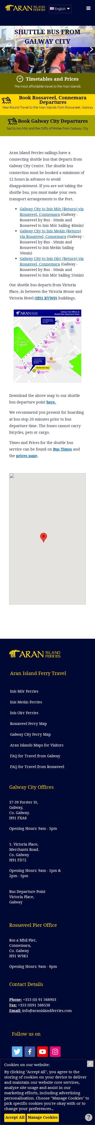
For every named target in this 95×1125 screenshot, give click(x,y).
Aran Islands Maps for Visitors (36, 745)
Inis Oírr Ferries (24, 712)
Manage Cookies (43, 1117)
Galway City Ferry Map (30, 734)
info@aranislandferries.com (47, 1010)
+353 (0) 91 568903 (39, 999)
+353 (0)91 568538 (34, 1005)
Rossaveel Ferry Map (28, 723)
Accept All (15, 1117)
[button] (91, 49)
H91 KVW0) (46, 297)
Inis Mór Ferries (24, 691)
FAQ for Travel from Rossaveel (37, 766)
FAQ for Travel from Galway (35, 755)
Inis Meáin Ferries (26, 701)
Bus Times (62, 449)
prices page (26, 455)
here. (51, 402)
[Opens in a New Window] (17, 1051)
